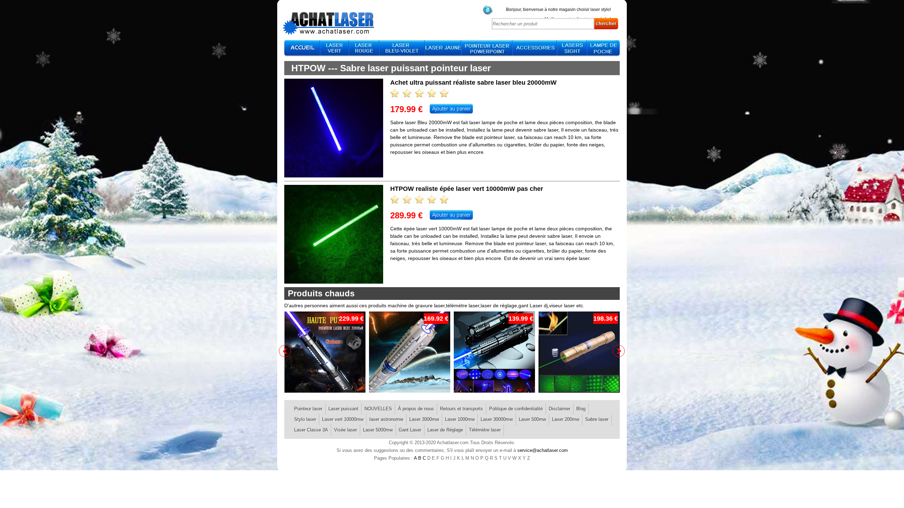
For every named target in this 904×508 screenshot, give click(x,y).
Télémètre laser (485, 430)
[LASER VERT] (334, 48)
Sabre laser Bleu (408, 122)
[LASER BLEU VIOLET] (402, 48)
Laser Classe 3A (311, 430)
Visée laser (345, 430)
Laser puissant (343, 408)
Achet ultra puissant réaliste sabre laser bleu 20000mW (473, 82)
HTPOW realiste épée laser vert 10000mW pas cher (466, 188)
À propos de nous (416, 408)
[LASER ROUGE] (364, 48)
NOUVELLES (378, 408)
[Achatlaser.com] (302, 48)
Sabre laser (596, 419)
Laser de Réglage (445, 430)
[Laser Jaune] (443, 48)
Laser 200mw (565, 419)
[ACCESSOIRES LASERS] (535, 48)
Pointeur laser (308, 408)
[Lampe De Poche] (603, 48)
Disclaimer (559, 408)
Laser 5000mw (378, 430)
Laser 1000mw (460, 419)
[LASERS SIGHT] (572, 48)
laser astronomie (386, 419)
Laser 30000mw (497, 419)
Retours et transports (461, 408)
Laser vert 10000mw (342, 419)
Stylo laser (305, 419)
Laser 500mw (532, 419)
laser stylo (600, 9)
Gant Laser (410, 430)
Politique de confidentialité (516, 408)
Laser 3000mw (424, 419)
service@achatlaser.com (542, 450)
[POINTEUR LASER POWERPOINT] (487, 48)
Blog (580, 408)
